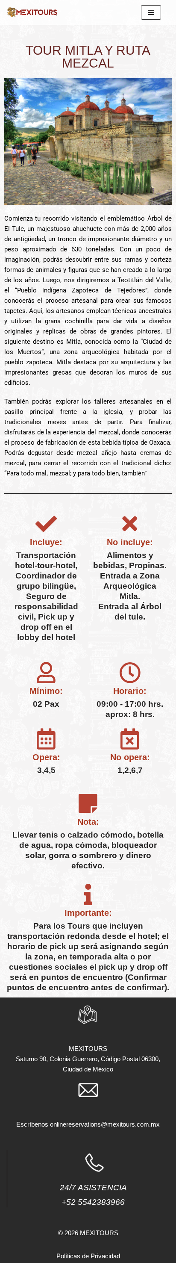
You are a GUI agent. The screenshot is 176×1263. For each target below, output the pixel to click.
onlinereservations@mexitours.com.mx (105, 1124)
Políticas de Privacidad (88, 1256)
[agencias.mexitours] (32, 12)
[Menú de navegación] (151, 12)
